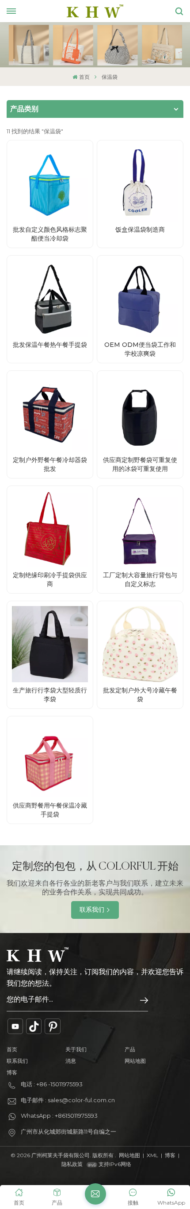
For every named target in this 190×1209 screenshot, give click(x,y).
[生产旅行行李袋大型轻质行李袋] (50, 644)
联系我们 (92, 910)
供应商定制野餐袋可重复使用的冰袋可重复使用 (140, 464)
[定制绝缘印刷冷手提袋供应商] (50, 529)
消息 (70, 1060)
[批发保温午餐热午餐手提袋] (50, 298)
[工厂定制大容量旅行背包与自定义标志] (140, 529)
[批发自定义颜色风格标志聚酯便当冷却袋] (50, 183)
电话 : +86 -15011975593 (52, 1084)
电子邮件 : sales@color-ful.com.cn (68, 1100)
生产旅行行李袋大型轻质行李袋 (50, 694)
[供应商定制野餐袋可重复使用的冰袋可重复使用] (140, 414)
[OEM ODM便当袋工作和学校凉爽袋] (140, 298)
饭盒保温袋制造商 (140, 229)
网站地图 (135, 1060)
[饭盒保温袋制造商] (140, 183)
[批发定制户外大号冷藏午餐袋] (140, 644)
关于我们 (76, 1049)
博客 (12, 1072)
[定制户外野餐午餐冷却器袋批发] (50, 414)
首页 (84, 77)
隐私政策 (72, 1164)
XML (152, 1155)
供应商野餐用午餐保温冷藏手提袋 (50, 809)
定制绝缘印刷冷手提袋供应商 (50, 579)
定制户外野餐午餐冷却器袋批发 (50, 464)
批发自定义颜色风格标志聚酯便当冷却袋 (50, 233)
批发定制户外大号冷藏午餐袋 (140, 694)
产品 (130, 1049)
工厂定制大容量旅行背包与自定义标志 (140, 579)
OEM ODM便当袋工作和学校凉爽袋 (140, 349)
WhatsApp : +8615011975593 (59, 1115)
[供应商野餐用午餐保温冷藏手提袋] (50, 759)
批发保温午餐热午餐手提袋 (50, 345)
